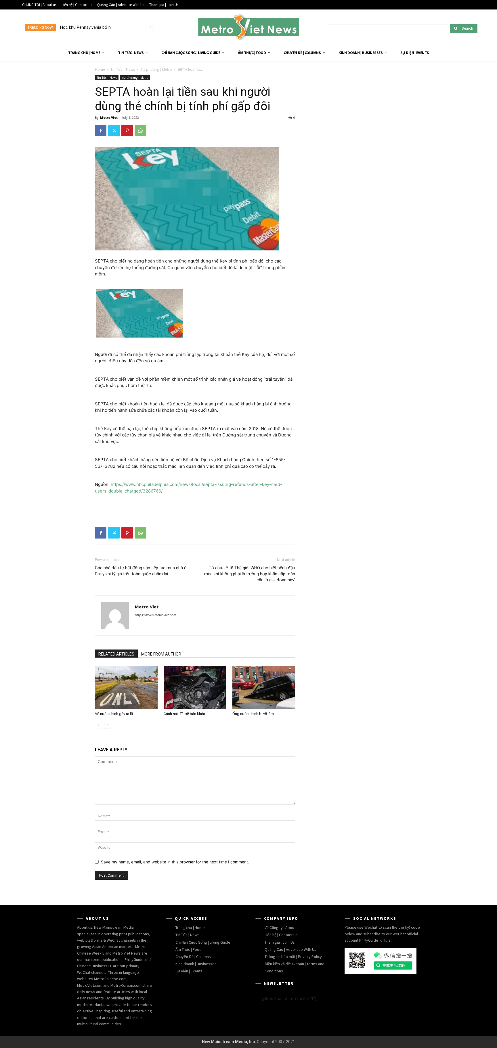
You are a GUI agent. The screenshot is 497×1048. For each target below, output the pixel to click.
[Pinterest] (127, 130)
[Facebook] (100, 130)
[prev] (150, 27)
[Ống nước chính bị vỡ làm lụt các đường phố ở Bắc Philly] (263, 687)
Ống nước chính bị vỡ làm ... (254, 714)
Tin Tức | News (122, 69)
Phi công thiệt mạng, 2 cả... (85, 27)
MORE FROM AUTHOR (161, 654)
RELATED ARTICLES (116, 654)
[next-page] (107, 725)
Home (100, 69)
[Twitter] (114, 130)
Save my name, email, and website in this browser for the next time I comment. (175, 861)
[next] (159, 27)
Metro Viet (109, 117)
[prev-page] (98, 725)
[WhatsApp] (140, 130)
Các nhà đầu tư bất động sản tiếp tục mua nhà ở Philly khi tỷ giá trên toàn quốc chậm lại (141, 570)
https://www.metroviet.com (155, 615)
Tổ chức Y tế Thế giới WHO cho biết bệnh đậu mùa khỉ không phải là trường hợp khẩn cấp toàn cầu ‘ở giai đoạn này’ (249, 574)
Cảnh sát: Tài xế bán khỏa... (186, 714)
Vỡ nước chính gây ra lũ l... (116, 714)
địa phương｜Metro (156, 69)
